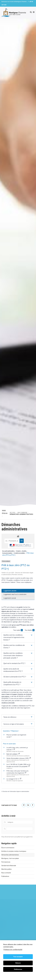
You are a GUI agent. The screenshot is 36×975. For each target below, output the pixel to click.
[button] (18, 637)
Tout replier (17, 630)
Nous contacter (6, 873)
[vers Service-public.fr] (20, 545)
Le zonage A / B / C (12, 779)
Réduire (18, 963)
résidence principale (8, 702)
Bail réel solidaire (12, 754)
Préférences (18, 969)
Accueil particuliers (8, 551)
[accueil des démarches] (18, 536)
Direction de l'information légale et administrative (16, 791)
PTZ (5, 690)
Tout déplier (28, 630)
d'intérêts (20, 694)
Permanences (5, 862)
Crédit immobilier (19, 553)
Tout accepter (18, 956)
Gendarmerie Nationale (8, 865)
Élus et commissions (7, 847)
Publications (5, 876)
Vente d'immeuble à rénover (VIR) (17, 758)
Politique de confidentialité (13, 949)
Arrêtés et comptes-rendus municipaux (13, 851)
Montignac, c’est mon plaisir (10, 858)
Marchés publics (6, 869)
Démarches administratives (10, 855)
